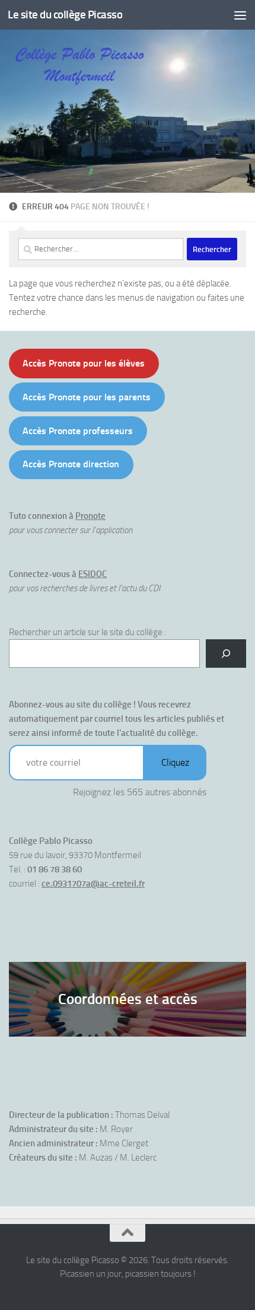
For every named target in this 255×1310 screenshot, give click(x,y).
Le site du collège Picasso (65, 14)
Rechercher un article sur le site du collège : (87, 632)
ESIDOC (92, 574)
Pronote (90, 516)
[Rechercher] (226, 653)
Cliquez (175, 762)
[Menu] (240, 15)
